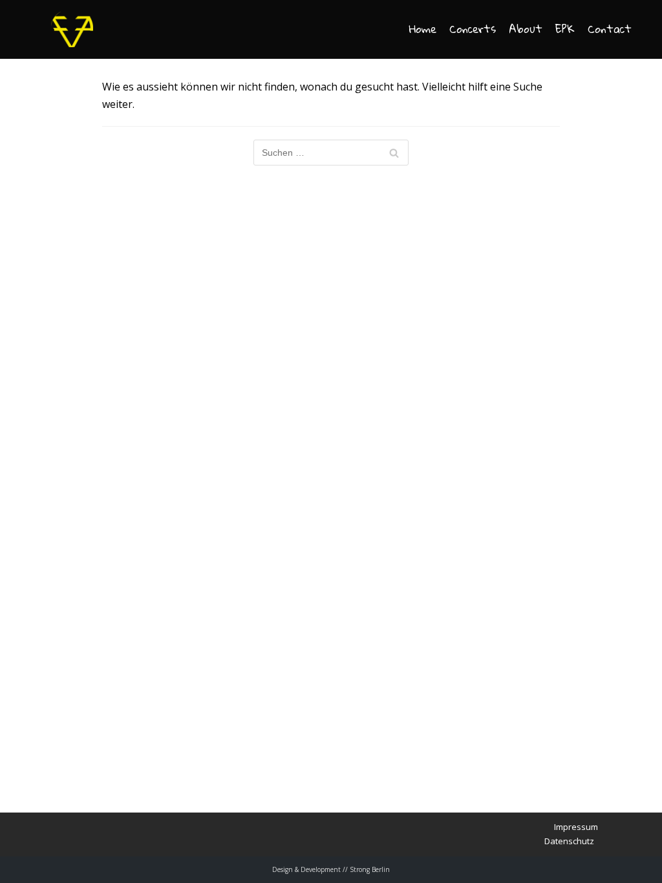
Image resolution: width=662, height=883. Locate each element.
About (525, 29)
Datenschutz (569, 841)
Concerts (472, 29)
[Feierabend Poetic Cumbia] (72, 29)
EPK (565, 29)
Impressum (576, 827)
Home (422, 29)
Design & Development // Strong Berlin (331, 869)
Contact (610, 29)
